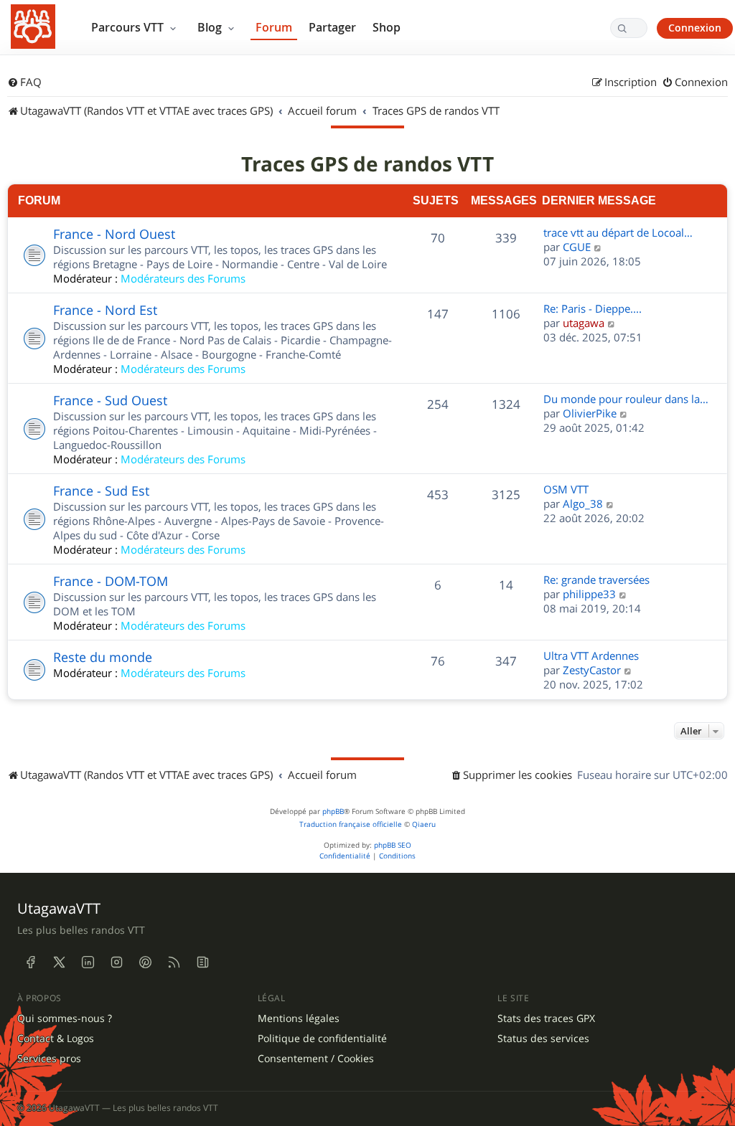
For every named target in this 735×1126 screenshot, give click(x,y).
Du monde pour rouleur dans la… (625, 399)
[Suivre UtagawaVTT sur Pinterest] (145, 962)
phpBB (333, 811)
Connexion (694, 27)
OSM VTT (566, 489)
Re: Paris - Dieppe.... (592, 308)
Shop (387, 27)
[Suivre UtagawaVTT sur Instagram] (116, 962)
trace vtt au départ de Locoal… (618, 232)
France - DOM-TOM (110, 581)
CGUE (577, 247)
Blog (211, 27)
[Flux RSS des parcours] (174, 962)
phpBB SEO (392, 845)
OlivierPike (590, 413)
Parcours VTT (129, 27)
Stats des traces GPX (546, 1018)
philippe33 (589, 594)
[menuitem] (24, 82)
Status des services (543, 1038)
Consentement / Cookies (316, 1058)
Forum (274, 27)
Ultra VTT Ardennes (591, 655)
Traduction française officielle (350, 824)
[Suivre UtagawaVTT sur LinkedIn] (87, 962)
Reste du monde (102, 657)
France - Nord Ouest (114, 233)
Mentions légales (299, 1018)
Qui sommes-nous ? (64, 1018)
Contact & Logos (55, 1038)
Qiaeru (424, 824)
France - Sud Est (101, 490)
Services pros (49, 1058)
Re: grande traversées (596, 579)
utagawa (583, 323)
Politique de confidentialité (322, 1038)
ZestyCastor (592, 670)
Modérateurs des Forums (183, 278)
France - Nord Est (105, 309)
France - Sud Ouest (110, 400)
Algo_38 (583, 503)
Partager (332, 27)
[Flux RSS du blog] (202, 962)
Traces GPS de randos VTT (367, 164)
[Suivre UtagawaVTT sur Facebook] (30, 962)
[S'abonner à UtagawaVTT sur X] (59, 962)
